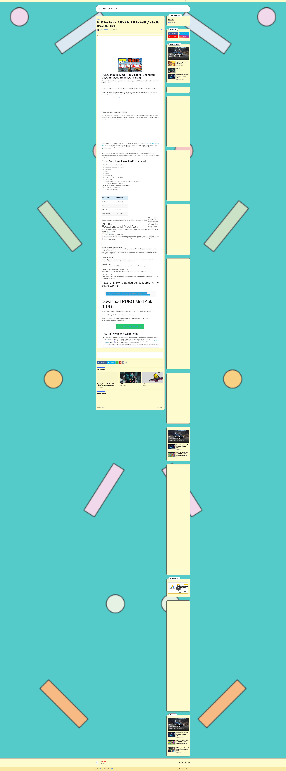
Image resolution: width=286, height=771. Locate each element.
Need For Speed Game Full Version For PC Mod (177, 55)
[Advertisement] (130, 47)
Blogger (102, 768)
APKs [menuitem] (116, 8)
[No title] (130, 377)
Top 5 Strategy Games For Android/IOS (182, 62)
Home (97, 1)
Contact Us (107, 1)
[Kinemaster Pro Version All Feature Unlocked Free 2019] (171, 76)
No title (121, 384)
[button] (183, 8)
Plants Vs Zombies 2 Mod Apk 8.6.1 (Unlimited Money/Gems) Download (182, 454)
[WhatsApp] (117, 362)
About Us (101, 1)
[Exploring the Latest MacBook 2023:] (107, 377)
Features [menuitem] (110, 8)
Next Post (160, 407)
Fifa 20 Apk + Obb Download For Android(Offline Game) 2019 (182, 749)
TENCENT (119, 198)
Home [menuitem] (104, 8)
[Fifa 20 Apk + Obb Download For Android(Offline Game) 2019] (171, 749)
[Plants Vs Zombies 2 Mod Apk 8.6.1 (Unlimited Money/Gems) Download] (171, 454)
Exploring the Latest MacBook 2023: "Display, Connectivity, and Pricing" (106, 384)
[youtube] (189, 1)
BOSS (112, 768)
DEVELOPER (106, 198)
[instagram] (189, 762)
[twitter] (187, 1)
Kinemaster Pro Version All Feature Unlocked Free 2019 (182, 76)
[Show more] (126, 362)
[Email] (123, 362)
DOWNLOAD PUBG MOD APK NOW (130, 326)
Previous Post (101, 407)
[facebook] (185, 1)
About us (188, 768)
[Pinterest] (120, 362)
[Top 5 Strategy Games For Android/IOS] (171, 63)
